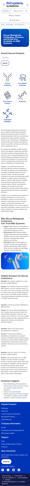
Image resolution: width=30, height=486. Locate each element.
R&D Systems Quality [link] (7, 433)
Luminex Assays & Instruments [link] (10, 414)
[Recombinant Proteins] (7, 95)
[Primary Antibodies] (7, 77)
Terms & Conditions (8, 477)
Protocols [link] (4, 447)
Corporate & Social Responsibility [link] (11, 430)
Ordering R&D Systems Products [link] (11, 444)
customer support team (13, 388)
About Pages (9, 24)
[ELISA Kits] (22, 95)
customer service (21, 398)
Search (5, 63)
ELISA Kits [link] (4, 411)
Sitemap (7, 479)
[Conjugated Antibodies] (7, 113)
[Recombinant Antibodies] (22, 77)
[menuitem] (2, 24)
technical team (16, 392)
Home (2, 24)
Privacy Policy (6, 476)
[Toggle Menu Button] (3, 4)
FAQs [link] (2, 441)
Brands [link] (3, 427)
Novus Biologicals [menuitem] (19, 24)
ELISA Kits (22, 101)
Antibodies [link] (4, 408)
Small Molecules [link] (6, 419)
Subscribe (6, 461)
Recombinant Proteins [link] (8, 416)
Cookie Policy (18, 476)
